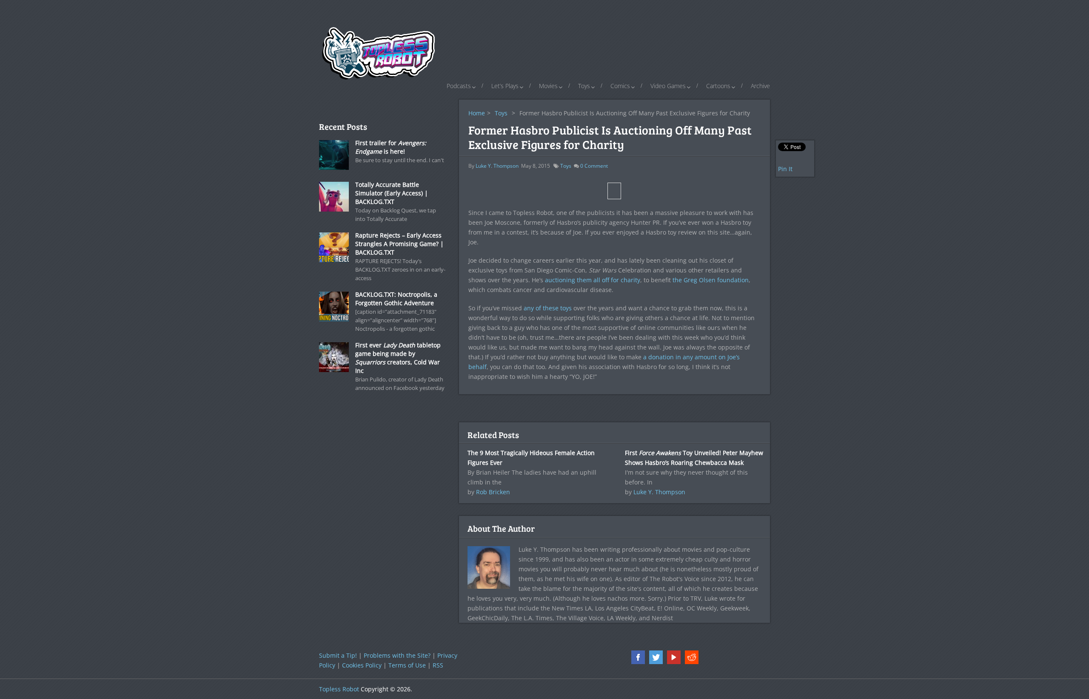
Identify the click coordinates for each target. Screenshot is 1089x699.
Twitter (656, 657)
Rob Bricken (493, 492)
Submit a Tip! (338, 655)
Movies (548, 86)
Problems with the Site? (397, 655)
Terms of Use (407, 665)
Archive (760, 86)
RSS (438, 665)
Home (476, 113)
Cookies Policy (362, 665)
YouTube (674, 657)
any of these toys (548, 308)
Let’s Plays (505, 86)
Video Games (668, 86)
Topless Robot (339, 689)
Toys (584, 86)
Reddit (691, 657)
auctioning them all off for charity (592, 280)
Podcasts (459, 86)
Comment (594, 165)
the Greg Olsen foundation (711, 280)
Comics (620, 86)
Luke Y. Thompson (497, 165)
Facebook (638, 657)
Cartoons (718, 86)
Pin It (785, 169)
